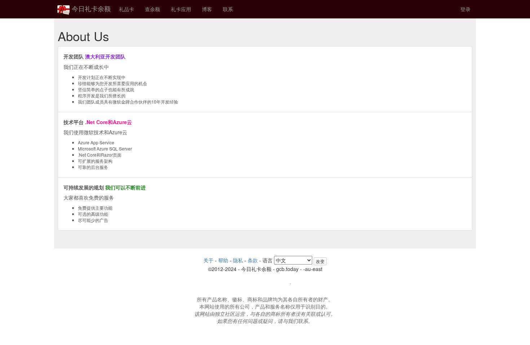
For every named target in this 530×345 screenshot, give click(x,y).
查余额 (152, 9)
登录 (465, 9)
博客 (207, 9)
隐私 (238, 260)
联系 (228, 9)
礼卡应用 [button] (181, 9)
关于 (208, 260)
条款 (253, 260)
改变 (320, 261)
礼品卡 (126, 9)
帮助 (223, 260)
